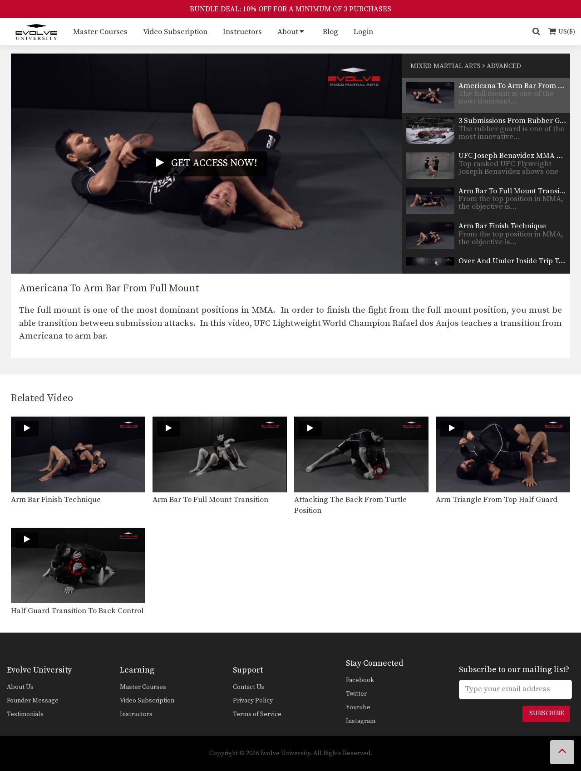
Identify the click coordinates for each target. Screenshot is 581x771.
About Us (20, 687)
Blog (330, 32)
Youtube (358, 707)
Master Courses (100, 32)
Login (363, 32)
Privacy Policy (253, 701)
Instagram (360, 721)
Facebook (360, 680)
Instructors (242, 32)
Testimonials (25, 714)
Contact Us (248, 687)
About (287, 32)
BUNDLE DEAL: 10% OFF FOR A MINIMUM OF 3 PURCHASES (290, 9)
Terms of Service (257, 714)
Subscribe (546, 713)
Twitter (356, 694)
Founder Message (33, 701)
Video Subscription (175, 32)
